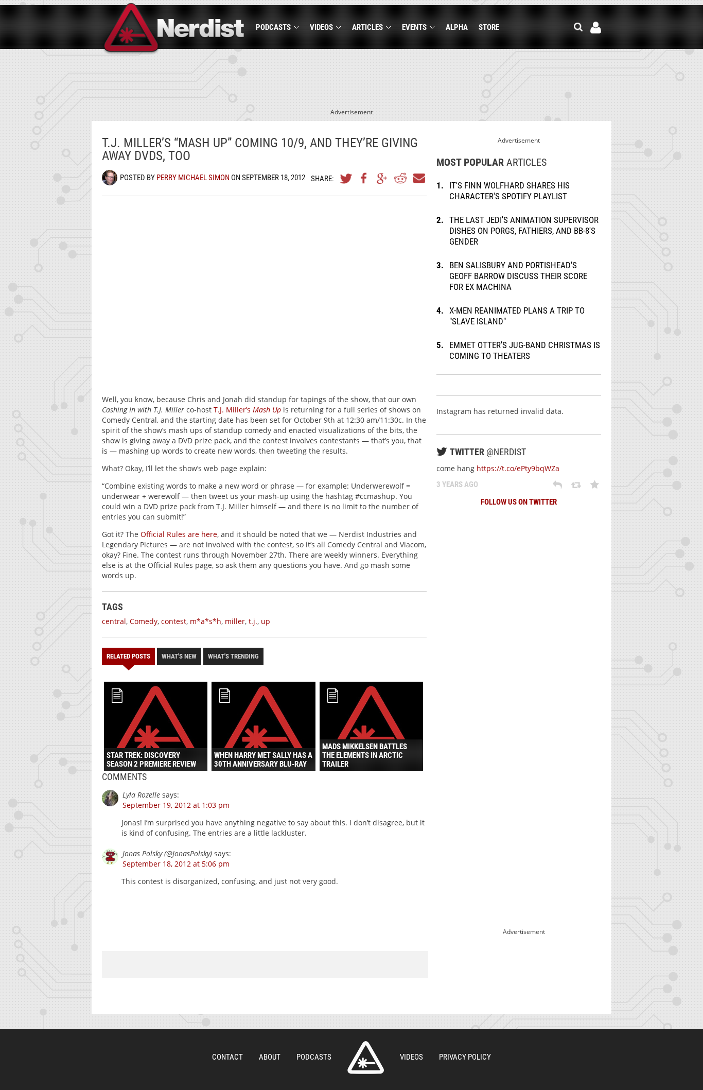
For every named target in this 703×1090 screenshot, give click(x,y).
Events (414, 27)
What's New (179, 656)
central (114, 621)
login (595, 27)
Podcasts (273, 27)
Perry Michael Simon (193, 177)
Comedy (143, 621)
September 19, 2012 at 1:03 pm (176, 805)
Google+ (382, 178)
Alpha (457, 27)
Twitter (346, 178)
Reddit (400, 178)
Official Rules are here (178, 534)
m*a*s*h (205, 621)
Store (489, 27)
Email (418, 178)
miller (235, 621)
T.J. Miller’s (247, 409)
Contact (227, 1057)
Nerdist (174, 29)
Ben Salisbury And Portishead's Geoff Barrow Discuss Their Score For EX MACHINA (518, 276)
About (269, 1057)
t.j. (253, 621)
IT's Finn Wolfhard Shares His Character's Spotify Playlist (509, 190)
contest (173, 621)
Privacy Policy (465, 1057)
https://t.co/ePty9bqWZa (518, 468)
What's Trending (233, 656)
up (265, 621)
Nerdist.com (365, 1057)
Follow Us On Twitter (519, 502)
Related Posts (128, 656)
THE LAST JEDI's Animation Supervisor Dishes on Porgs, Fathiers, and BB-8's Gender (524, 231)
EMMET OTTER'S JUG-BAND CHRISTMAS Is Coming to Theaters (524, 350)
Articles (367, 27)
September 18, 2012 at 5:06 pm (176, 864)
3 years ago (457, 484)
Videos (321, 27)
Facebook (364, 178)
